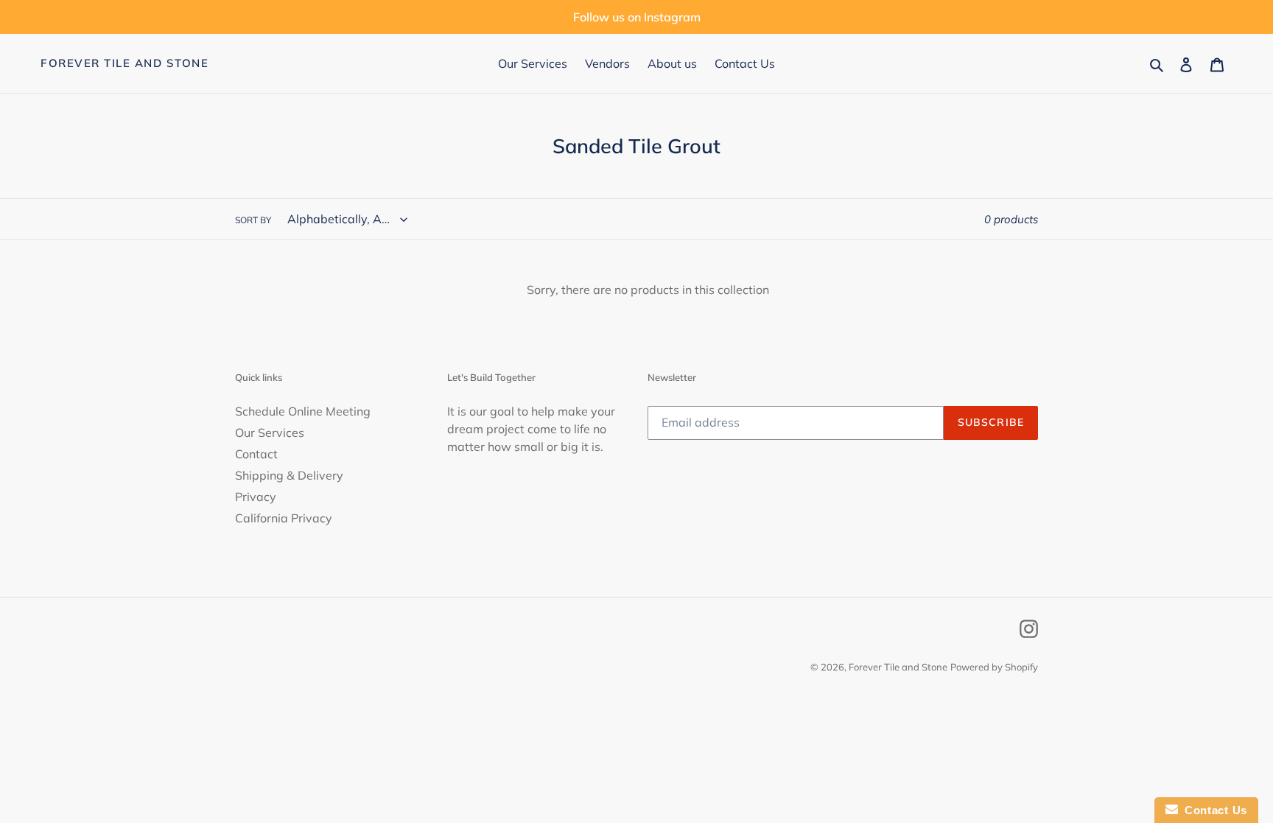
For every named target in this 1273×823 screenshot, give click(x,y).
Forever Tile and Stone (124, 63)
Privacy (255, 496)
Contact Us (1212, 810)
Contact (256, 453)
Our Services (269, 432)
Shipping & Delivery (289, 475)
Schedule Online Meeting (303, 411)
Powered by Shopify (994, 667)
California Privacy (283, 518)
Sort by (253, 219)
